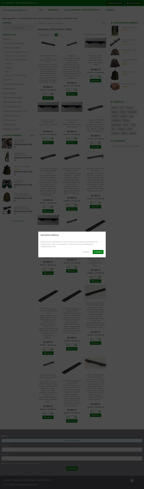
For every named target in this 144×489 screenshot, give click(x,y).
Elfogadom (98, 252)
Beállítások (86, 252)
